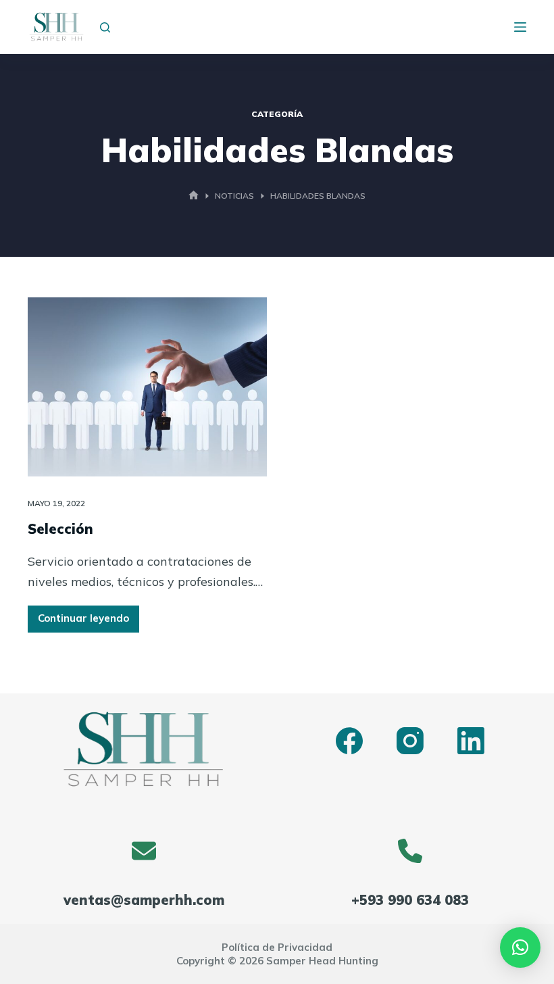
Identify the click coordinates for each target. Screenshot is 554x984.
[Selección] (147, 387)
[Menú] (520, 27)
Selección (60, 528)
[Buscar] (105, 27)
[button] (520, 947)
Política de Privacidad (277, 947)
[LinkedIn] (470, 740)
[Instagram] (410, 740)
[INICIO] (193, 196)
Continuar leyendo (84, 622)
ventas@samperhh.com (144, 899)
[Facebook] (349, 740)
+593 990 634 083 (410, 899)
